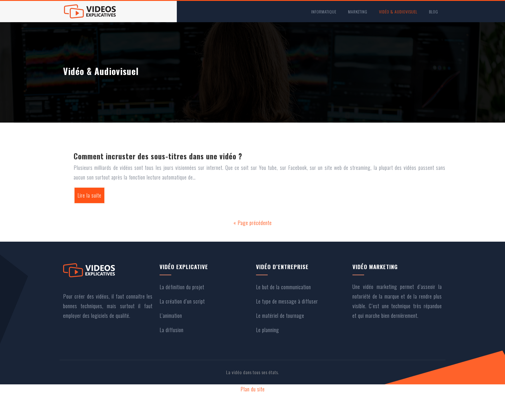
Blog (433, 11)
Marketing (357, 11)
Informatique (323, 11)
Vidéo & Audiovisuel (398, 11)
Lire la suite (89, 195)
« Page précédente (253, 222)
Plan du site (253, 389)
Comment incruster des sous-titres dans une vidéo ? (158, 156)
